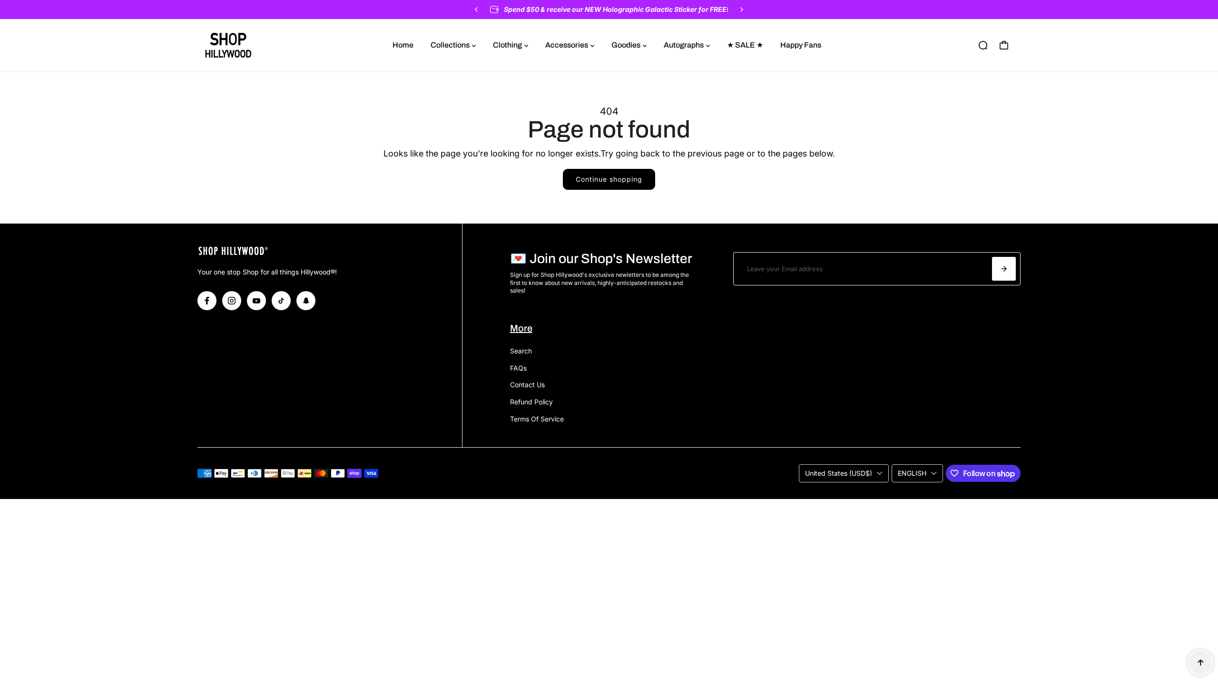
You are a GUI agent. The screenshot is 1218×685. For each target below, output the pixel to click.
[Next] (741, 9)
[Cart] (1003, 45)
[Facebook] (206, 300)
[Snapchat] (305, 300)
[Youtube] (256, 300)
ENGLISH (912, 473)
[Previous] (476, 9)
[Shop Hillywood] (264, 45)
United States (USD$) (838, 473)
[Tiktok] (281, 300)
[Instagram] (231, 300)
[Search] (982, 45)
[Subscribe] (1004, 268)
